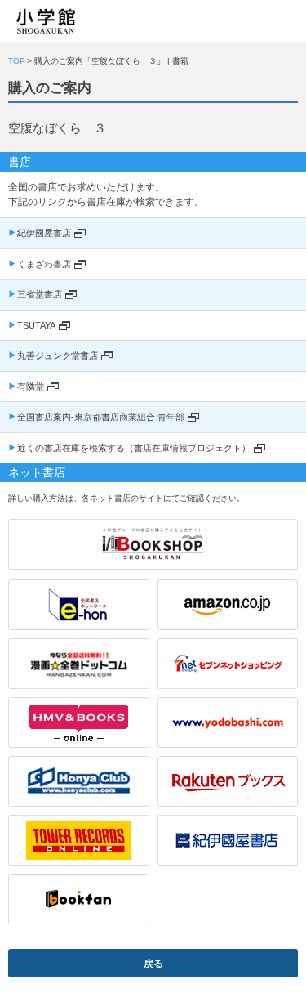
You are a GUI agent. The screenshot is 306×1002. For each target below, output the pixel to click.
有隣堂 (30, 386)
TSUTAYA (36, 325)
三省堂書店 (39, 294)
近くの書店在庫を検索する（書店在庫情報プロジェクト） (134, 448)
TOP (16, 60)
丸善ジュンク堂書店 (57, 355)
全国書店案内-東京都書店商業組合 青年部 (100, 417)
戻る (153, 963)
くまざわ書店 (44, 264)
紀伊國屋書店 (44, 233)
